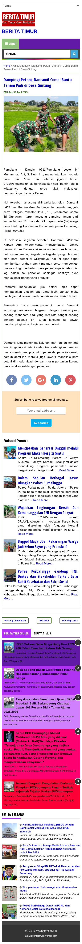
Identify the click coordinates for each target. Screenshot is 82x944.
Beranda (44, 620)
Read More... (67, 470)
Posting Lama (70, 620)
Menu (12, 44)
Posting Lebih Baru (15, 620)
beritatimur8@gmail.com (44, 936)
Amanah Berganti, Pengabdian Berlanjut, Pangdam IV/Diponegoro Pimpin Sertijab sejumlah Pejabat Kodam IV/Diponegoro (45, 787)
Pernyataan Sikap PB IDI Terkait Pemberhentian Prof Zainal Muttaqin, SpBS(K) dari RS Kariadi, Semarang (49, 870)
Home (7, 65)
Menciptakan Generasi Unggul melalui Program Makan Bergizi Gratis (48, 451)
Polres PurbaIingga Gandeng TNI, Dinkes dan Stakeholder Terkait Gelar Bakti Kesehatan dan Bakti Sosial (48, 576)
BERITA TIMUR (19, 31)
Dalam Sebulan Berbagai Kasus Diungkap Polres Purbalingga (48, 480)
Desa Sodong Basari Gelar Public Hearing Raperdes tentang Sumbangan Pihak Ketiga (45, 674)
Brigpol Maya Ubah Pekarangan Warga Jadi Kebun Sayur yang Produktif (48, 544)
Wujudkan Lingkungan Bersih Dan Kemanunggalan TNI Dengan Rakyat (48, 510)
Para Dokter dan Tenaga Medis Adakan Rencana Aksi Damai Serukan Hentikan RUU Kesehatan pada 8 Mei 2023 (50, 849)
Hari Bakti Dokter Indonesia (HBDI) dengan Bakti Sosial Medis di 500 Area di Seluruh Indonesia (47, 828)
